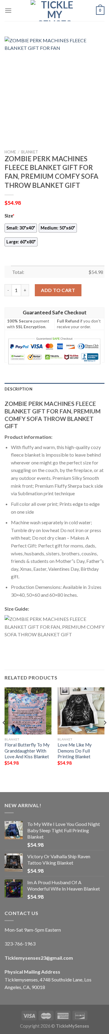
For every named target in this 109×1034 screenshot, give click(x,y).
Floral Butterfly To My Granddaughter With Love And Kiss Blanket (27, 750)
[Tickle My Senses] (54, 10)
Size (9, 215)
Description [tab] (18, 389)
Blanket (29, 151)
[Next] (105, 734)
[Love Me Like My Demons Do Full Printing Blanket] (81, 710)
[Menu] (8, 10)
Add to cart (58, 290)
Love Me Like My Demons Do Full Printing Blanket (75, 750)
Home (10, 151)
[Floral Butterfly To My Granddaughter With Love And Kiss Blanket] (28, 710)
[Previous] (4, 734)
